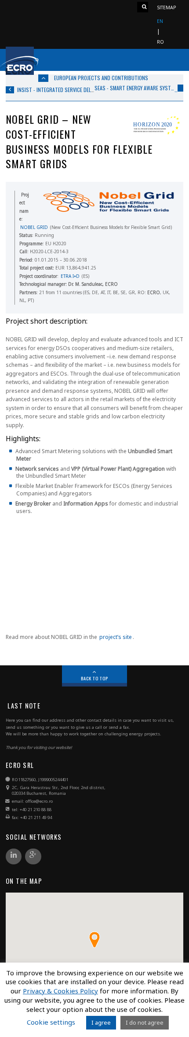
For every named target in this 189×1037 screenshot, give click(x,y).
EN (160, 21)
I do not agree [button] (145, 1022)
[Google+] (33, 857)
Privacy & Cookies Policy (60, 991)
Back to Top (95, 678)
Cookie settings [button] (51, 1022)
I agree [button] (101, 1022)
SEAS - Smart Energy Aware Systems (134, 88)
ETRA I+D (70, 276)
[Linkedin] (14, 857)
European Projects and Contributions (101, 77)
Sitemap (166, 7)
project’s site (115, 637)
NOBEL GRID (34, 227)
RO (160, 42)
